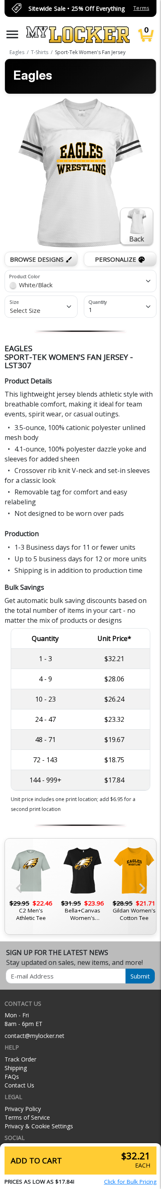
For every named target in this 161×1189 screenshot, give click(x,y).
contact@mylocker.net (34, 1036)
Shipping (16, 1068)
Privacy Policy (23, 1109)
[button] (12, 34)
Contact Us (19, 1085)
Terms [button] (141, 8)
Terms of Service (27, 1117)
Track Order (20, 1059)
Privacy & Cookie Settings (39, 1126)
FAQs (12, 1076)
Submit (140, 976)
